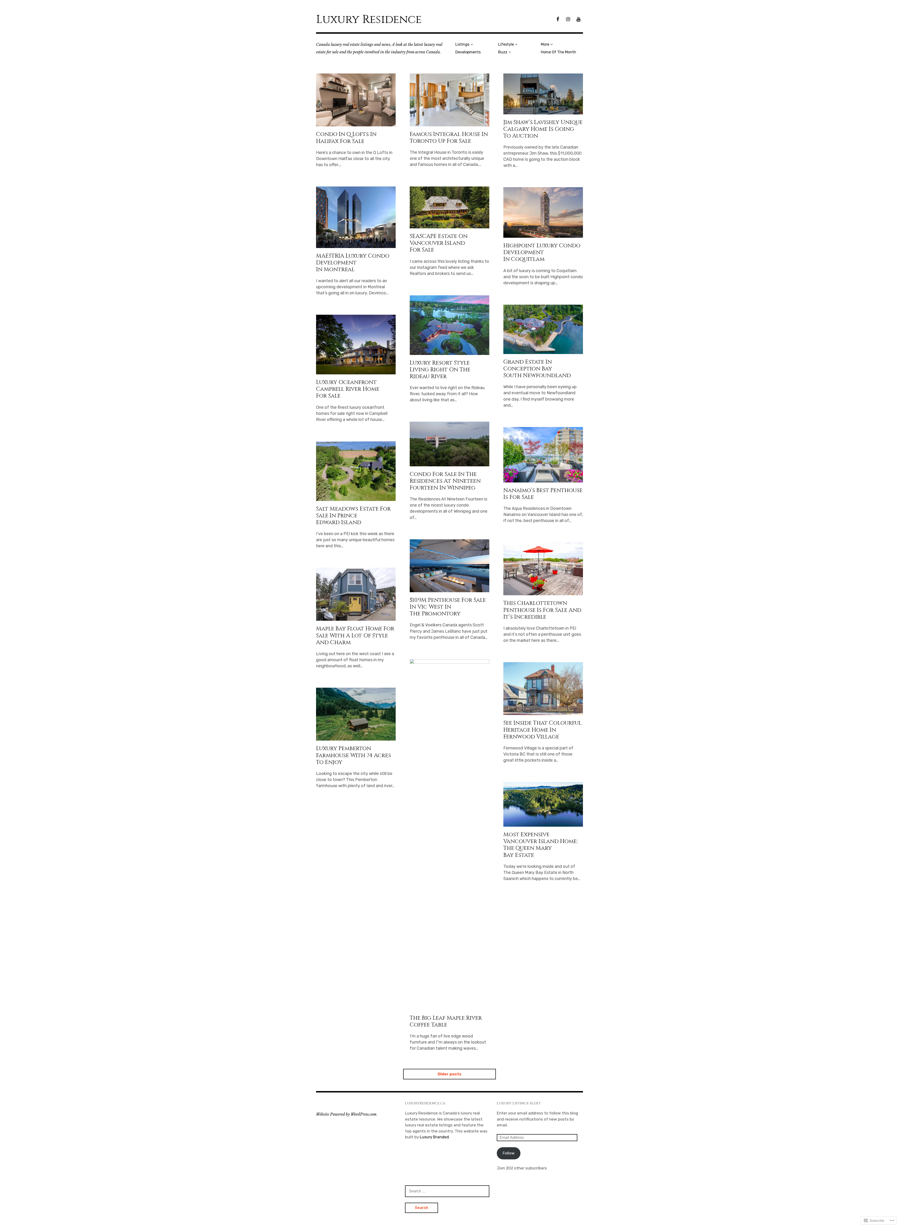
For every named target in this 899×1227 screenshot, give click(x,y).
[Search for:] (447, 1191)
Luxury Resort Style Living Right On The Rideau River (440, 369)
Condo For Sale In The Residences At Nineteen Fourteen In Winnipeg (445, 481)
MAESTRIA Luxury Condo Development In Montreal (352, 262)
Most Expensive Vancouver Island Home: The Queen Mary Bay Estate (540, 845)
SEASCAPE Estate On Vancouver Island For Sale (439, 243)
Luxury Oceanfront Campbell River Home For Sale (347, 389)
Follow (509, 1153)
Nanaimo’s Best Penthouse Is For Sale (542, 494)
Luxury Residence (369, 19)
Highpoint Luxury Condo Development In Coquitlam (541, 252)
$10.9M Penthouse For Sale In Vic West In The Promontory (448, 606)
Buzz (502, 52)
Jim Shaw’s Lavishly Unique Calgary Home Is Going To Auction (542, 129)
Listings (462, 44)
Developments (468, 52)
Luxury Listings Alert (519, 1103)
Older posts (449, 1074)
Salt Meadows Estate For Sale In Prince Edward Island (353, 515)
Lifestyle (506, 44)
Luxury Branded (434, 1137)
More (545, 44)
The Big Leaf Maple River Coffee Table (446, 1021)
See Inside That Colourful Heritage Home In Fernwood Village (542, 729)
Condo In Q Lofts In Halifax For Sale (346, 138)
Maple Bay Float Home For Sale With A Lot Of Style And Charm (355, 635)
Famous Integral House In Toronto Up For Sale (449, 138)
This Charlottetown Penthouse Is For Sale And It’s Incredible (542, 610)
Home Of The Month (558, 52)
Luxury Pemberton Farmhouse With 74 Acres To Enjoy (353, 755)
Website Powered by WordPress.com (346, 1114)
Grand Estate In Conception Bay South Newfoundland (537, 368)
